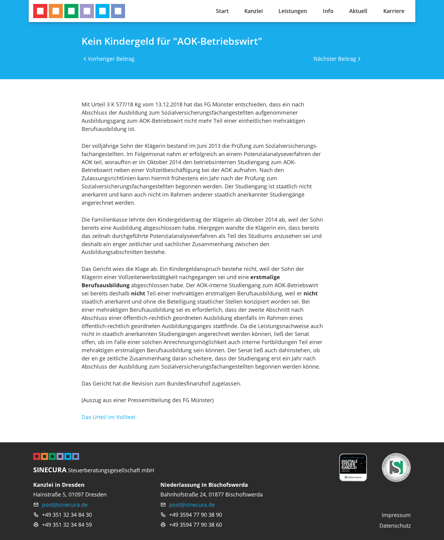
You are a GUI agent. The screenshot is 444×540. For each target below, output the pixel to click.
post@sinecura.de (65, 504)
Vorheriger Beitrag (111, 58)
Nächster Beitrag (335, 58)
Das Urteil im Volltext (108, 417)
